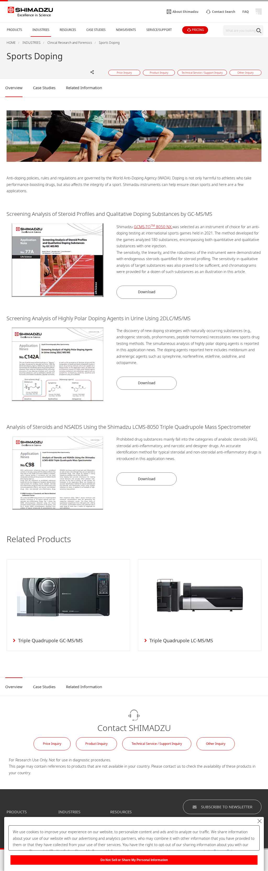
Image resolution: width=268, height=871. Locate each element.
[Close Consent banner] (259, 821)
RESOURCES (121, 811)
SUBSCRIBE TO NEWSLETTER (226, 806)
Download (146, 291)
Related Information (84, 87)
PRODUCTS (17, 811)
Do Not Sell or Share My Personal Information (134, 860)
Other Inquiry (215, 743)
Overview (14, 87)
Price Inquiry (52, 743)
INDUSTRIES (69, 811)
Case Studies (44, 87)
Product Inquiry (96, 743)
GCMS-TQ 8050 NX (153, 226)
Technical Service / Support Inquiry (157, 743)
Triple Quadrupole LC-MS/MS (181, 640)
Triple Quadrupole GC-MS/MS (50, 640)
